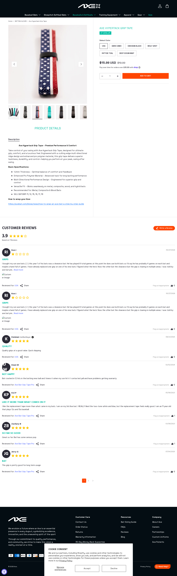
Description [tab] (14, 139)
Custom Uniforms (160, 537)
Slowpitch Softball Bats (55, 15)
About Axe (157, 522)
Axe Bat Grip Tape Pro (24, 385)
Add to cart (145, 76)
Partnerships (158, 532)
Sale (150, 15)
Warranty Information (86, 537)
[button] (167, 6)
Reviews (125, 532)
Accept (87, 568)
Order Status (82, 527)
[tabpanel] (47, 174)
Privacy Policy (65, 560)
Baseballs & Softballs (83, 15)
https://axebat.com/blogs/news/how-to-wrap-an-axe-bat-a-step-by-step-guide (46, 204)
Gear (140, 15)
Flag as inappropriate (161, 285)
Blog (123, 537)
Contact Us (81, 522)
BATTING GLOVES (21, 21)
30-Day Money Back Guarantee (90, 542)
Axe (15, 566)
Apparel (127, 15)
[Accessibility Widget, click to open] (4, 572)
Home (10, 21)
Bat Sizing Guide (128, 522)
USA (16, 285)
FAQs (123, 527)
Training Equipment (108, 15)
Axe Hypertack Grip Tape (38, 21)
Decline (114, 568)
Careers (155, 527)
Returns (79, 532)
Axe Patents (158, 542)
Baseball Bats (31, 15)
